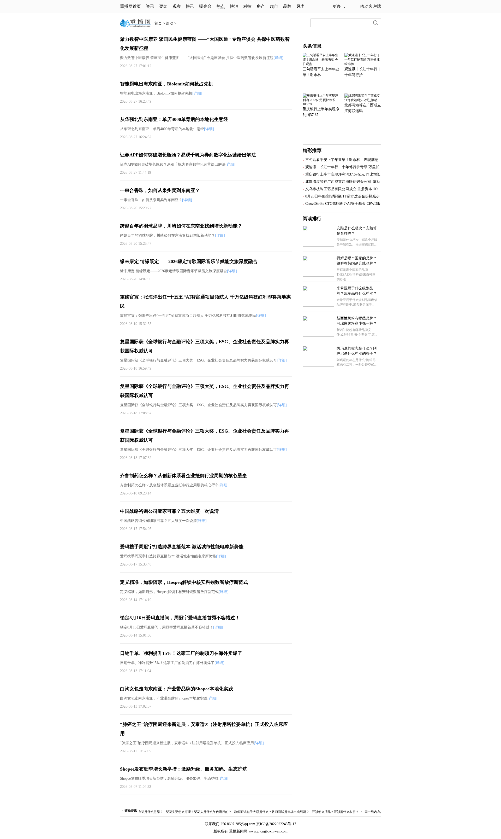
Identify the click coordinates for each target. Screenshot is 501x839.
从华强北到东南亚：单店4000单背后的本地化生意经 (174, 119)
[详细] (278, 58)
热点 (221, 6)
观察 (177, 6)
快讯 (190, 6)
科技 (247, 6)
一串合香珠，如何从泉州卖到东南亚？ (160, 190)
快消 (234, 6)
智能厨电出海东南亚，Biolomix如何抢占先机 (166, 83)
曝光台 (205, 6)
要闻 (163, 6)
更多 (337, 6)
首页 (158, 23)
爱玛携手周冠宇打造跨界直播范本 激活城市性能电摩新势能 (181, 546)
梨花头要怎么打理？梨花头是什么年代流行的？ (189, 812)
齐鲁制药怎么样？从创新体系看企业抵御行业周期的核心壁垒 (183, 475)
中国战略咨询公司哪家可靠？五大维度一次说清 (169, 511)
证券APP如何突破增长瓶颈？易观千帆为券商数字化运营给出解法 (188, 155)
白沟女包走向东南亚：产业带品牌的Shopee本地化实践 (176, 688)
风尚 (300, 6)
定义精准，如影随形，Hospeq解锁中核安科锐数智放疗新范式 (184, 582)
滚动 (169, 23)
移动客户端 (370, 6)
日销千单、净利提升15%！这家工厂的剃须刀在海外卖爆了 (181, 653)
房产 (261, 6)
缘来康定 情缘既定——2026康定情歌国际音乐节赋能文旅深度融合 (189, 261)
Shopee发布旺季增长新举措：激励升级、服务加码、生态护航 (183, 769)
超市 (274, 6)
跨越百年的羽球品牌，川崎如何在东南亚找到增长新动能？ (181, 226)
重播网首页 (130, 6)
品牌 (287, 6)
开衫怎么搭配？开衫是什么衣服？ (325, 812)
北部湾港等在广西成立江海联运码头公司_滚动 (342, 182)
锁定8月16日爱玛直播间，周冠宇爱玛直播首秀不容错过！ (180, 617)
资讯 (150, 6)
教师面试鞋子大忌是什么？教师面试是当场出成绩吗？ (261, 812)
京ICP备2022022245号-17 (276, 824)
